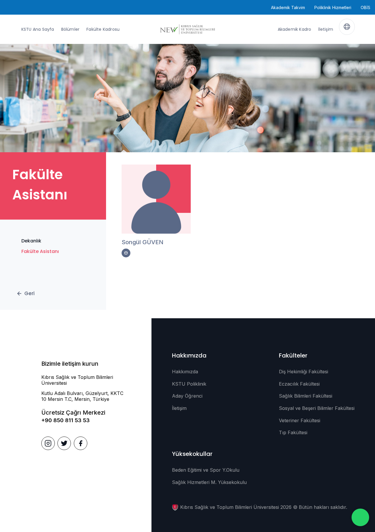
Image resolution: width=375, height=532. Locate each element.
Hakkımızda (185, 371)
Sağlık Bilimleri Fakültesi (305, 396)
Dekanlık (31, 240)
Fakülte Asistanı (40, 251)
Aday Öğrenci (187, 396)
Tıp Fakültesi (293, 432)
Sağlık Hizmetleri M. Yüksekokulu (209, 482)
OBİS (365, 7)
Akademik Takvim (288, 7)
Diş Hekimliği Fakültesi (303, 371)
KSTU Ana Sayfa (37, 29)
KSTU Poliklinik (189, 384)
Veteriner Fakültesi (299, 420)
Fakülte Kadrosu (103, 29)
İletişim (325, 29)
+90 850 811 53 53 (65, 420)
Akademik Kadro (294, 29)
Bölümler (70, 29)
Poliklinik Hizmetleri (332, 7)
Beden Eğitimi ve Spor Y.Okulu (205, 470)
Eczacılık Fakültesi (299, 384)
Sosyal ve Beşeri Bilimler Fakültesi (316, 408)
